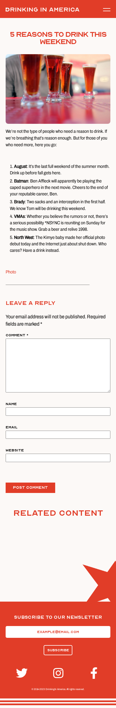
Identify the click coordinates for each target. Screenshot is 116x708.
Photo (11, 272)
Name (11, 404)
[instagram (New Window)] (58, 673)
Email (11, 427)
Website (15, 450)
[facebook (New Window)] (95, 673)
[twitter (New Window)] (21, 673)
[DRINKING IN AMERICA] (42, 10)
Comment (17, 335)
